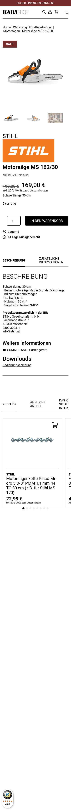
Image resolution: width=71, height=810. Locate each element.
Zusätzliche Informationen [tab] (51, 260)
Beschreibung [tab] (14, 260)
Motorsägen (11, 31)
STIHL (10, 136)
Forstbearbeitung (41, 27)
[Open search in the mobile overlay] (44, 11)
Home (7, 27)
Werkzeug (20, 27)
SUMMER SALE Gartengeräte (27, 350)
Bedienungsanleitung (17, 365)
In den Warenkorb (47, 221)
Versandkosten (39, 190)
